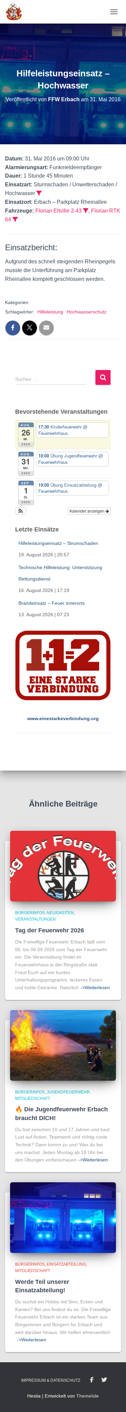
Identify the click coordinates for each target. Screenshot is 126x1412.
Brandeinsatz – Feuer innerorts (51, 603)
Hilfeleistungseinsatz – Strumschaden (58, 543)
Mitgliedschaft (32, 1098)
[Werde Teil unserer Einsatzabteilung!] (63, 1217)
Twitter (104, 1380)
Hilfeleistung (50, 311)
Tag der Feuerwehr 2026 (49, 930)
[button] (20, 511)
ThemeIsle (87, 1396)
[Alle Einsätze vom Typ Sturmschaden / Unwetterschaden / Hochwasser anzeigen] (39, 193)
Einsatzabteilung (66, 1264)
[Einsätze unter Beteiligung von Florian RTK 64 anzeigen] (15, 219)
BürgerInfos (30, 913)
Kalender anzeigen (88, 511)
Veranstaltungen (35, 919)
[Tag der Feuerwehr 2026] (63, 865)
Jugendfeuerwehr (68, 1092)
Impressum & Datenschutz (50, 1380)
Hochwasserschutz (87, 311)
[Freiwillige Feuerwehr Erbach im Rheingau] (16, 11)
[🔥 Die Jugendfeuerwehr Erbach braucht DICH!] (63, 1044)
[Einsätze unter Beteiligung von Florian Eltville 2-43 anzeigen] (85, 210)
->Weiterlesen (95, 987)
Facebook (92, 1380)
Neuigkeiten (60, 913)
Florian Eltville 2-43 (58, 211)
